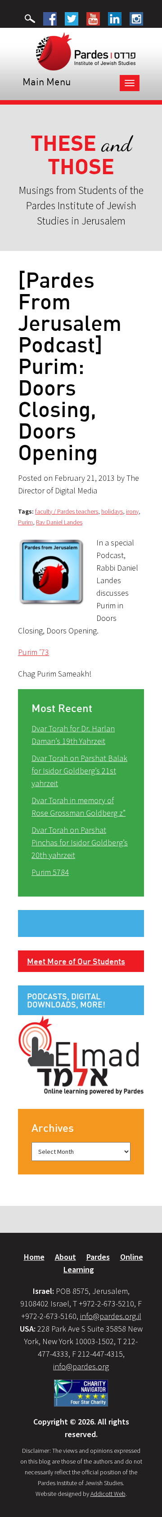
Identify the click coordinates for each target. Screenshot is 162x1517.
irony (132, 511)
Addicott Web (108, 1494)
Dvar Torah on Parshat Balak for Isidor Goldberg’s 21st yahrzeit (79, 770)
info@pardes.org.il (110, 1316)
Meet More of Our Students (76, 961)
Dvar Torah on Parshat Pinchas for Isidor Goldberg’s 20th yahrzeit (80, 842)
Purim (25, 522)
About (65, 1257)
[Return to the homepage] (85, 51)
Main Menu (46, 81)
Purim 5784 (50, 872)
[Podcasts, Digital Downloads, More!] (81, 1055)
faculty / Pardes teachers (66, 511)
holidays (112, 511)
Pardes (98, 1257)
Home (34, 1257)
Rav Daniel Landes (59, 522)
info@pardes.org (81, 1366)
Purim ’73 (33, 652)
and (81, 155)
